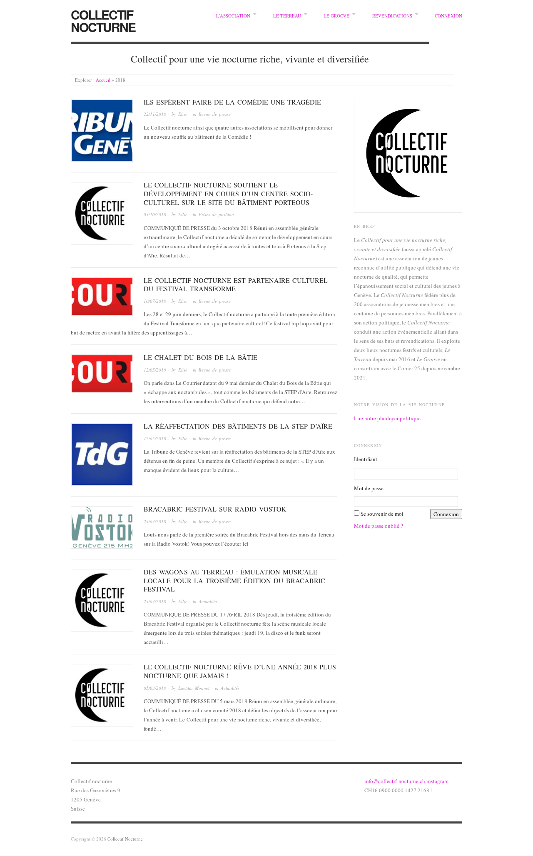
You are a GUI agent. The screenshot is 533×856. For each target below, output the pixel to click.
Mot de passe (369, 488)
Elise (182, 114)
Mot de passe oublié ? (378, 525)
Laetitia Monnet (193, 688)
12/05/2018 (155, 370)
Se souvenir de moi (382, 513)
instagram (437, 781)
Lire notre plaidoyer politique (387, 418)
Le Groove (336, 15)
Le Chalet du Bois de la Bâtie (200, 357)
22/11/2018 (155, 114)
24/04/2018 (155, 521)
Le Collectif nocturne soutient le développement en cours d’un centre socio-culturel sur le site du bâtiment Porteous (228, 193)
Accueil (103, 80)
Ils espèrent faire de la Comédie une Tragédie (232, 101)
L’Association (233, 15)
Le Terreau (287, 15)
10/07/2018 (155, 301)
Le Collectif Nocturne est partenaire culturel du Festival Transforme (236, 284)
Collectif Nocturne (103, 20)
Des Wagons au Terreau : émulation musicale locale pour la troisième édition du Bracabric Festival (234, 580)
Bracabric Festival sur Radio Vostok (215, 508)
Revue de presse (215, 114)
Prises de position (216, 214)
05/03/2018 (155, 688)
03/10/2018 (155, 214)
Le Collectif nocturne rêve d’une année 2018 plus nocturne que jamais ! (240, 671)
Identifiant (365, 459)
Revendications (392, 15)
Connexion (448, 15)
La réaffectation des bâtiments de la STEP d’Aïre (238, 426)
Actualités (208, 601)
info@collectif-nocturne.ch (395, 781)
